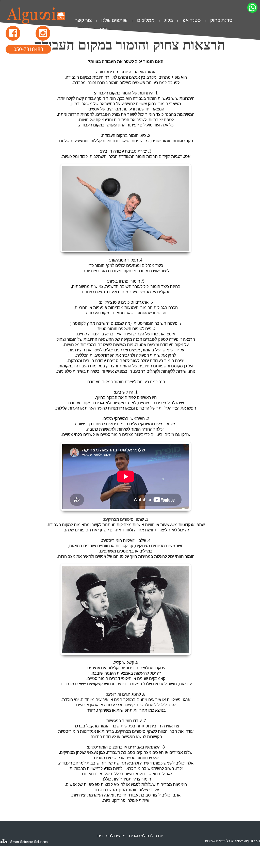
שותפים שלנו (114, 20)
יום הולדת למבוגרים (146, 836)
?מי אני (82, 28)
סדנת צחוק (221, 20)
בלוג (168, 20)
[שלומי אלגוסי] (35, 21)
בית (103, 28)
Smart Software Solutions (29, 842)
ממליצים (146, 20)
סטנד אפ (192, 20)
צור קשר (83, 20)
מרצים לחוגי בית (111, 836)
